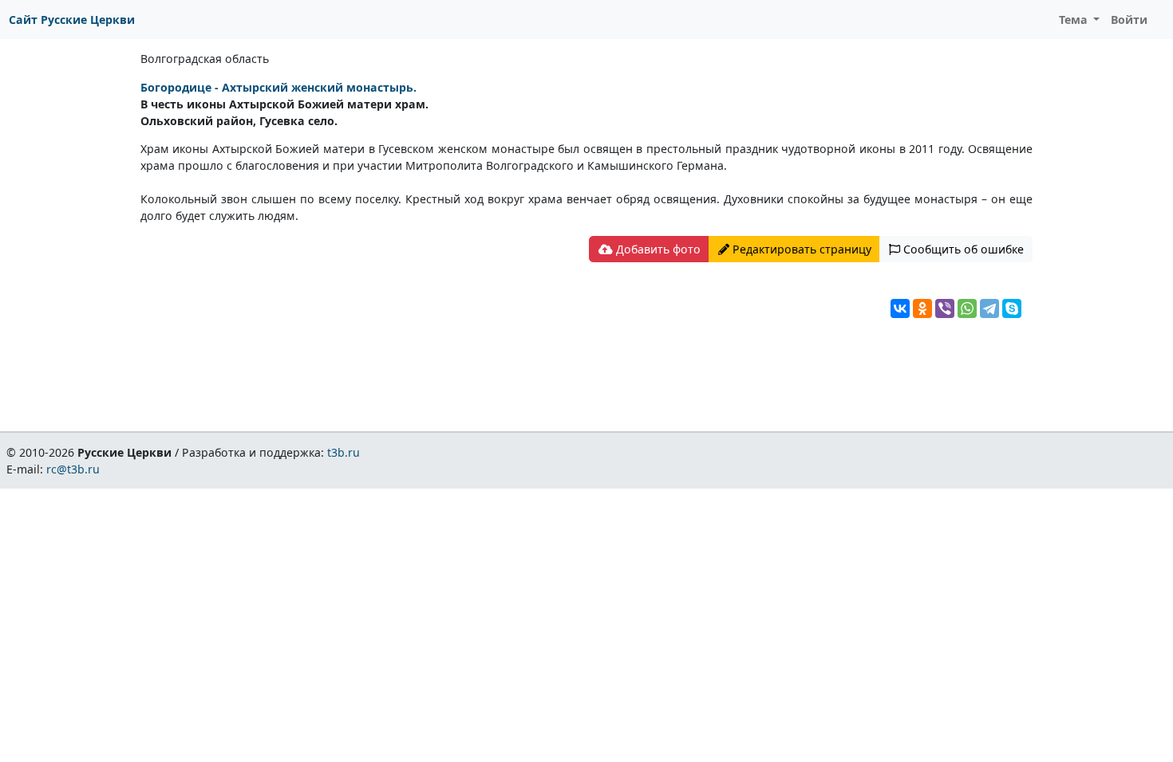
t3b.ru (343, 452)
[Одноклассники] (922, 308)
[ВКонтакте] (900, 308)
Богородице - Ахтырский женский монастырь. (278, 87)
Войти (1129, 19)
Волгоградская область (204, 58)
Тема (1075, 19)
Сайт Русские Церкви (72, 19)
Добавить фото (657, 249)
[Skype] (1011, 308)
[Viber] (944, 308)
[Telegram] (989, 308)
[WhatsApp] (967, 308)
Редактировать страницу (800, 249)
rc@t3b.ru (73, 469)
